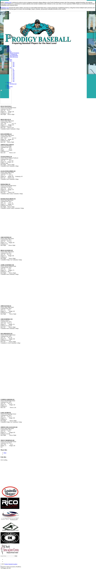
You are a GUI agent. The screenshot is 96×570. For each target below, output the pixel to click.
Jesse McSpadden (14, 55)
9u (13, 69)
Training (9, 50)
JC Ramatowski (13, 54)
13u (13, 74)
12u (13, 73)
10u (13, 70)
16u (13, 65)
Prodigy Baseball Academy (10, 564)
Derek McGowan (14, 57)
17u (13, 79)
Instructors (9, 51)
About (8, 47)
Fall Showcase (13, 83)
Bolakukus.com (5, 7)
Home (8, 46)
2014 (11, 67)
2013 (11, 61)
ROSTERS (9, 59)
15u (13, 77)
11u (13, 62)
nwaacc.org (8, 2)
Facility (8, 48)
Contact (8, 87)
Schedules (9, 82)
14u (13, 63)
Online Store (10, 86)
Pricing (8, 58)
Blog (8, 85)
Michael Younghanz (14, 52)
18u (13, 66)
